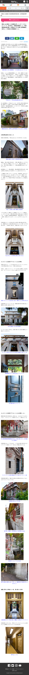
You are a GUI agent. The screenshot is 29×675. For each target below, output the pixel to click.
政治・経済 (9, 8)
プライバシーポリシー (20, 669)
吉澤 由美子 (26, 41)
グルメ (16, 8)
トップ (3, 8)
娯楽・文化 (22, 8)
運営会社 (7, 669)
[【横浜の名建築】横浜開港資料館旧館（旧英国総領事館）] (21, 38)
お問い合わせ (14, 670)
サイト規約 (12, 669)
